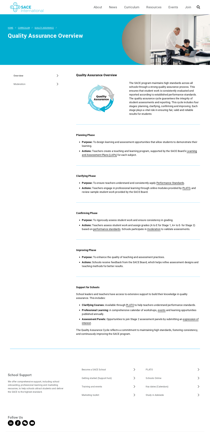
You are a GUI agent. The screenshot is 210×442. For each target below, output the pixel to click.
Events (173, 7)
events (162, 310)
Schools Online (153, 378)
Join (188, 7)
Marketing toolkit (90, 394)
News (113, 7)
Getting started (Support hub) (97, 378)
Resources (153, 7)
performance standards (106, 229)
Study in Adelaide (155, 394)
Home (10, 27)
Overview (18, 75)
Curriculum (131, 7)
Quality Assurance (44, 27)
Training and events (92, 386)
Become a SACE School (94, 369)
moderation (154, 229)
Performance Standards (170, 183)
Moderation (19, 83)
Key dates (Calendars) (157, 386)
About (98, 7)
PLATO (186, 188)
